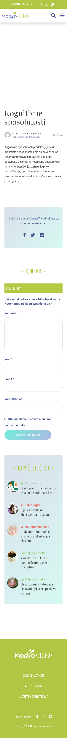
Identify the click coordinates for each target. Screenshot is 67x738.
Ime (8, 359)
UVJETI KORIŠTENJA (33, 696)
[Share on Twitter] (33, 235)
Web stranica (13, 399)
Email (9, 379)
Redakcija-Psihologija (29, 136)
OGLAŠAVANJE (33, 675)
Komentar (11, 313)
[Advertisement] (33, 61)
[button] (53, 15)
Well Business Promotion (39, 725)
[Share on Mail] (42, 235)
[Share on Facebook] (24, 235)
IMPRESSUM (33, 686)
